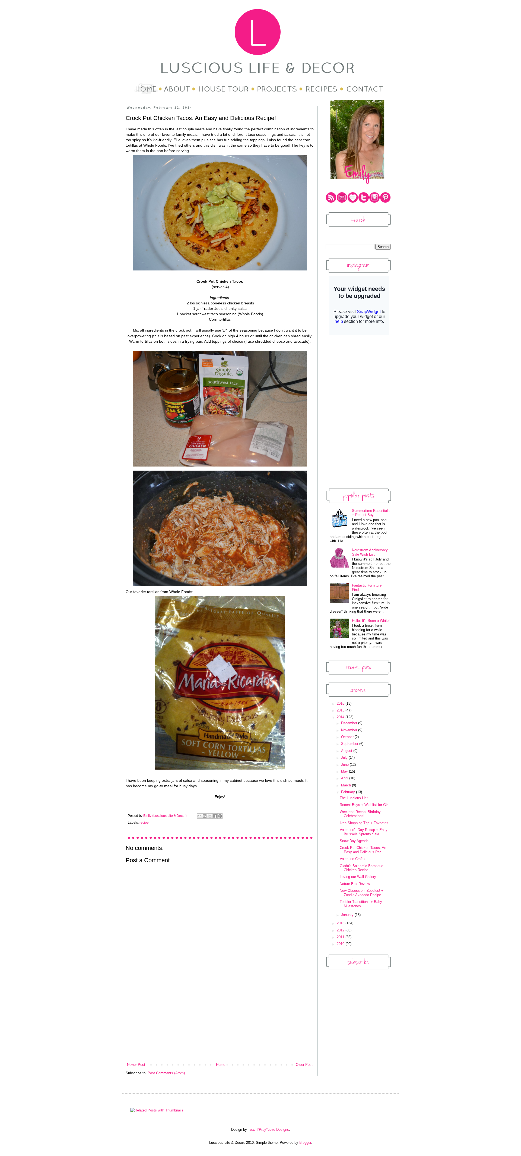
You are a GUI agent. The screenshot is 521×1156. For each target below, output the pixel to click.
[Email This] (199, 816)
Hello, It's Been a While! (371, 621)
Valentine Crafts (352, 859)
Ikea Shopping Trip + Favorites (364, 823)
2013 (341, 923)
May (345, 771)
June (345, 765)
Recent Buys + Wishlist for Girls (365, 805)
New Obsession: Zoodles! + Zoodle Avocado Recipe (361, 893)
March (346, 785)
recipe (144, 822)
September (350, 744)
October (348, 737)
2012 (341, 930)
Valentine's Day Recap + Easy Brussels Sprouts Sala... (363, 832)
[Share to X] (209, 816)
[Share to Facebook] (215, 816)
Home (220, 1065)
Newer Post (136, 1065)
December (349, 723)
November (349, 730)
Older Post (304, 1065)
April (345, 778)
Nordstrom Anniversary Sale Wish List (370, 552)
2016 (341, 703)
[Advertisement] (219, 1021)
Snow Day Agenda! (355, 841)
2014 (341, 717)
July (345, 757)
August (347, 751)
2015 (341, 710)
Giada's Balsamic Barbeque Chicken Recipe (361, 868)
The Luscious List (354, 798)
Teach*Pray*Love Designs (268, 1129)
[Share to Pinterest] (220, 816)
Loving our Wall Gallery (358, 877)
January (348, 915)
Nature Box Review (355, 884)
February (348, 792)
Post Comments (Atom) (166, 1073)
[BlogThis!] (204, 816)
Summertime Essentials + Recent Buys (371, 513)
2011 (341, 937)
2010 (341, 944)
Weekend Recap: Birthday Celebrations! (360, 814)
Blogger (305, 1143)
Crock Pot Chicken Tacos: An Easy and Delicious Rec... (363, 850)
